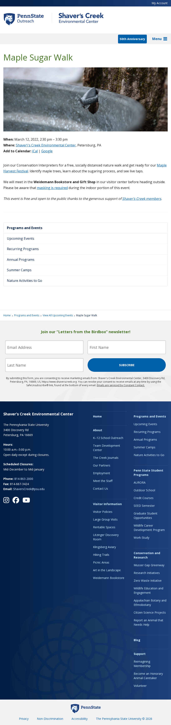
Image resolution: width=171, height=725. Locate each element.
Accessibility (80, 719)
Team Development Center (106, 448)
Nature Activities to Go (24, 280)
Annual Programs (20, 259)
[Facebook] (16, 500)
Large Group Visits (105, 519)
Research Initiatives (147, 573)
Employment (101, 473)
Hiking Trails (101, 555)
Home (7, 315)
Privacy (24, 719)
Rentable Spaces (104, 527)
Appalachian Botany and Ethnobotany (150, 602)
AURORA (140, 482)
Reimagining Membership (142, 663)
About (97, 430)
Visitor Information (107, 504)
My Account (160, 3)
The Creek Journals (105, 458)
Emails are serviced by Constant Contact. (121, 385)
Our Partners (101, 465)
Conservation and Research (147, 555)
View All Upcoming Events (58, 315)
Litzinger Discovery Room (106, 537)
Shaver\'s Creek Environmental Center (46, 145)
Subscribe (127, 365)
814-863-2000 (23, 479)
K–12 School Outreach (108, 438)
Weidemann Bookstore (108, 578)
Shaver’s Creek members (141, 198)
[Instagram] (6, 500)
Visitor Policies (102, 512)
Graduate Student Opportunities (145, 515)
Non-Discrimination (50, 719)
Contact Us (100, 488)
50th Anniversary (132, 39)
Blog (137, 640)
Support (140, 654)
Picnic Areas (101, 562)
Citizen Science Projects (150, 612)
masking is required (52, 187)
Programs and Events (24, 228)
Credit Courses (143, 498)
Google (47, 151)
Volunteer (140, 686)
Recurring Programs (23, 249)
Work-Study (141, 538)
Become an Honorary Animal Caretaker (148, 676)
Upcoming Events (20, 238)
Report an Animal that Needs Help (148, 622)
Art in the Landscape (107, 570)
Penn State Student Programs (148, 472)
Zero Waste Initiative (148, 581)
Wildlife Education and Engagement (148, 590)
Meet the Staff (102, 481)
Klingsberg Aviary (104, 547)
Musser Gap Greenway (149, 565)
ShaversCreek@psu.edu (29, 489)
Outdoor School (144, 490)
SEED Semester (144, 506)
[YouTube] (26, 500)
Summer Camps (19, 270)
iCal (35, 151)
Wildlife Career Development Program (149, 527)
